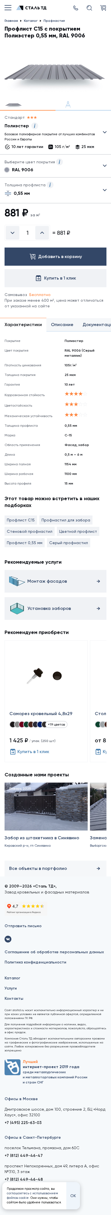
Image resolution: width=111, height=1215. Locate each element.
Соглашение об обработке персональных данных (54, 952)
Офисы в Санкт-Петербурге (33, 1137)
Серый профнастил (68, 542)
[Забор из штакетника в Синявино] (46, 820)
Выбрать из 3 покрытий (51, 133)
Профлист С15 (21, 520)
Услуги (11, 988)
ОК (73, 1195)
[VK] (8, 939)
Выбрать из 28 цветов (55, 166)
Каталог (12, 978)
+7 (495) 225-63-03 (23, 1122)
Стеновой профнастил (29, 531)
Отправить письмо (23, 926)
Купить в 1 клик (33, 751)
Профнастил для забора (66, 520)
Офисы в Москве (21, 1098)
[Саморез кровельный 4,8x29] (46, 701)
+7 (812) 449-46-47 (24, 1155)
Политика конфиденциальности (35, 962)
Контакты (14, 998)
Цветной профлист (78, 531)
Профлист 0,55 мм (24, 542)
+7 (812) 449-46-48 (24, 1179)
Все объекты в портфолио (38, 868)
